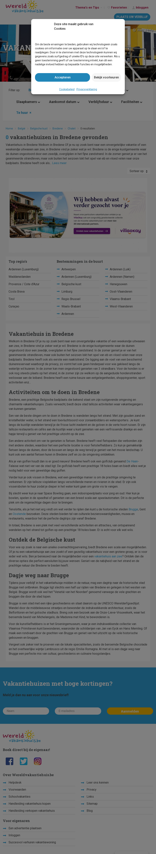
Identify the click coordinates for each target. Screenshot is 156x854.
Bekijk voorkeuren (106, 77)
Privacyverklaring (86, 89)
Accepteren (63, 77)
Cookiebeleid (67, 89)
